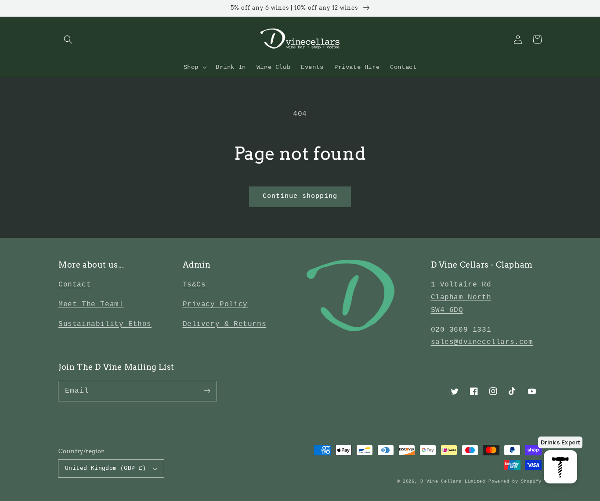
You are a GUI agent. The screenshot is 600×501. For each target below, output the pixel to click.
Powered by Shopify (515, 481)
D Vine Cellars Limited (452, 481)
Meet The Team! (90, 304)
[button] (68, 39)
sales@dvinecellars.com (482, 342)
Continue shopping (300, 196)
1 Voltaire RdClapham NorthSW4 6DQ (461, 297)
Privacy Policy (215, 304)
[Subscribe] (207, 391)
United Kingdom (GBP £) (105, 468)
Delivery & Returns (225, 324)
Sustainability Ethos (105, 324)
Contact (74, 285)
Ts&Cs (194, 285)
